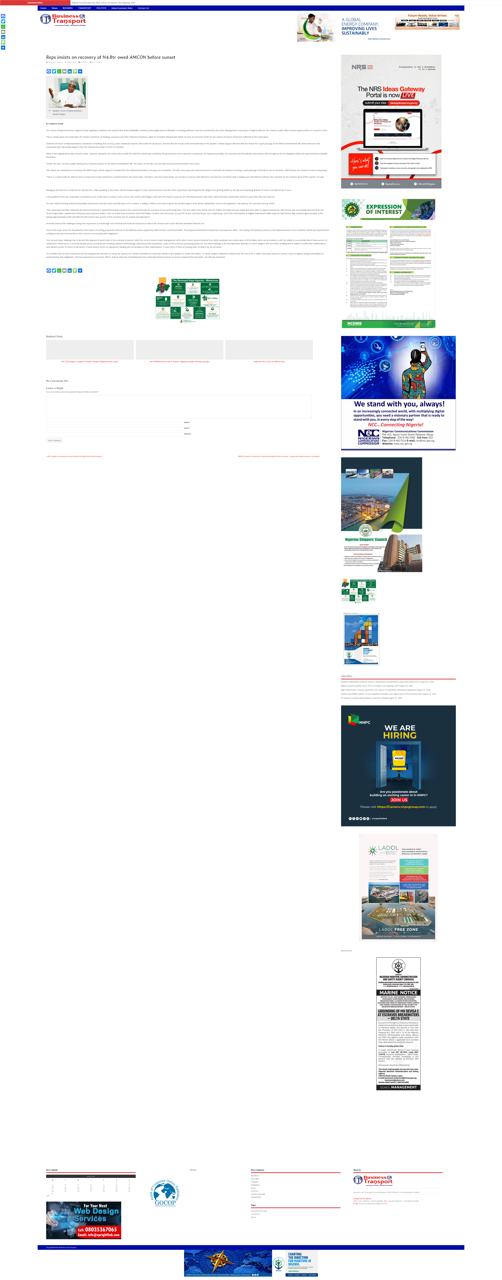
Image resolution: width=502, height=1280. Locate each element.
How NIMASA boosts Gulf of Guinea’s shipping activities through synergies (179, 361)
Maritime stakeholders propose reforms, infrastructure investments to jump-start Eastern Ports (380, 682)
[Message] (3, 42)
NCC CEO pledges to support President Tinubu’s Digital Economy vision (90, 361)
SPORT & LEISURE (258, 1194)
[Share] (3, 47)
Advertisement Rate (122, 8)
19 (78, 1189)
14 (104, 1187)
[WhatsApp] (3, 26)
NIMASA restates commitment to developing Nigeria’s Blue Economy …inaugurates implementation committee (278, 456)
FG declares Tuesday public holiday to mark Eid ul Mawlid (364, 698)
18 (65, 1189)
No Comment (97, 62)
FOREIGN (254, 1182)
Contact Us (143, 8)
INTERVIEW (255, 1185)
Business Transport (55, 62)
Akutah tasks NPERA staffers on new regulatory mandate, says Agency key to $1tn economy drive (116, 2)
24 (52, 1191)
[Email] (3, 32)
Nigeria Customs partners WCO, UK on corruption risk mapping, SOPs (370, 686)
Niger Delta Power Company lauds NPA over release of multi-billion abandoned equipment (378, 690)
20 (91, 1189)
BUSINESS (68, 8)
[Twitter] (3, 21)
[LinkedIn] (3, 37)
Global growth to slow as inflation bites (269, 361)
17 (52, 1189)
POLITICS (101, 8)
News (55, 8)
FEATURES (255, 1179)
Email (187, 428)
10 (52, 1187)
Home (43, 8)
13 (91, 1187)
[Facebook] (3, 16)
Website (187, 434)
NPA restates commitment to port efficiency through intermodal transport (74, 456)
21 (104, 1189)
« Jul (47, 1196)
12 (78, 1187)
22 (116, 1189)
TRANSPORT (84, 8)
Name (187, 422)
